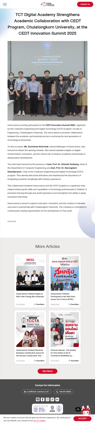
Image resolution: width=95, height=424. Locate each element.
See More (48, 371)
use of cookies (39, 420)
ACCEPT (82, 418)
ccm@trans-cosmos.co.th (37, 391)
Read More (40, 304)
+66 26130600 (65, 391)
